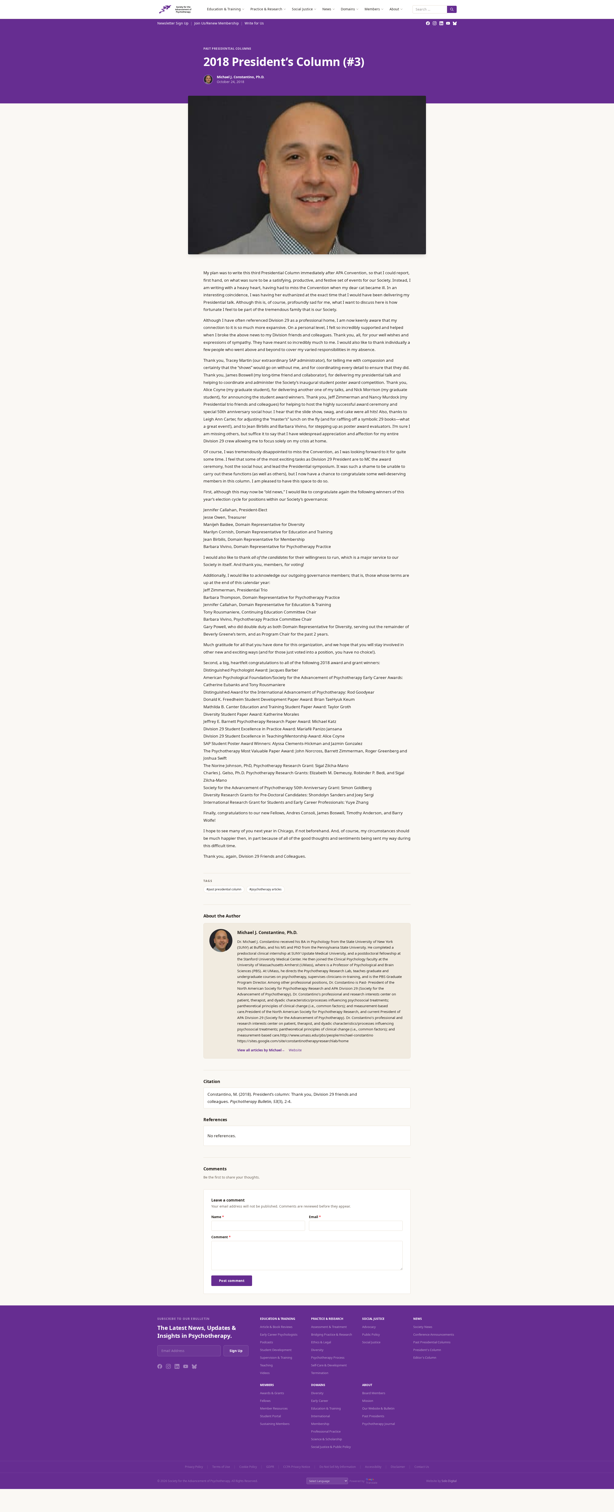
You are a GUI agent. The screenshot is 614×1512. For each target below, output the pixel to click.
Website (295, 1050)
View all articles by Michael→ (261, 1050)
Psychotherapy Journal (378, 1424)
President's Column (427, 1350)
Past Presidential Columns (227, 49)
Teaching (266, 1365)
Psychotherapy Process (327, 1357)
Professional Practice (326, 1431)
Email (315, 1216)
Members (372, 9)
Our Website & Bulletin (378, 1408)
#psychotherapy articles (265, 889)
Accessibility (373, 1467)
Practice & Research (266, 9)
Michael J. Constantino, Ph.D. (267, 932)
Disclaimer (398, 1467)
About (394, 9)
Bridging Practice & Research (331, 1334)
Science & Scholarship (326, 1439)
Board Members (373, 1393)
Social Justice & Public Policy (331, 1447)
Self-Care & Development (329, 1365)
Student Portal (270, 1416)
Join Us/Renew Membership (216, 23)
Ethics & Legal (321, 1342)
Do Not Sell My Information (337, 1467)
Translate (371, 1482)
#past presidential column (224, 889)
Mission (367, 1401)
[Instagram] (168, 1366)
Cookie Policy (248, 1467)
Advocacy (369, 1327)
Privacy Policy (194, 1467)
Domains (348, 9)
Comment (221, 1237)
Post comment (231, 1280)
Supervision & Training (276, 1357)
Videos (265, 1373)
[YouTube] (185, 1366)
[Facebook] (159, 1366)
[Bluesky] (194, 1366)
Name (217, 1216)
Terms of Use (221, 1467)
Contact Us (421, 1467)
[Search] (452, 9)
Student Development (276, 1350)
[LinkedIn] (177, 1366)
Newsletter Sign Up (173, 23)
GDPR (270, 1467)
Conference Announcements (433, 1334)
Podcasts (266, 1342)
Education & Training (224, 9)
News (326, 9)
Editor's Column (424, 1357)
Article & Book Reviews (276, 1327)
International (320, 1416)
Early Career (319, 1401)
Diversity (317, 1350)
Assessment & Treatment (329, 1327)
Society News (422, 1327)
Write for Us (254, 23)
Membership (320, 1424)
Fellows (265, 1401)
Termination (319, 1373)
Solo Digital (449, 1481)
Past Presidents (373, 1416)
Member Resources (274, 1408)
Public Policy (371, 1334)
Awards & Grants (272, 1393)
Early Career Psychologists (278, 1334)
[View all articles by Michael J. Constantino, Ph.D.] (220, 940)
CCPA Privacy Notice (296, 1467)
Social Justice (302, 9)
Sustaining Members (274, 1424)
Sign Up (236, 1350)
